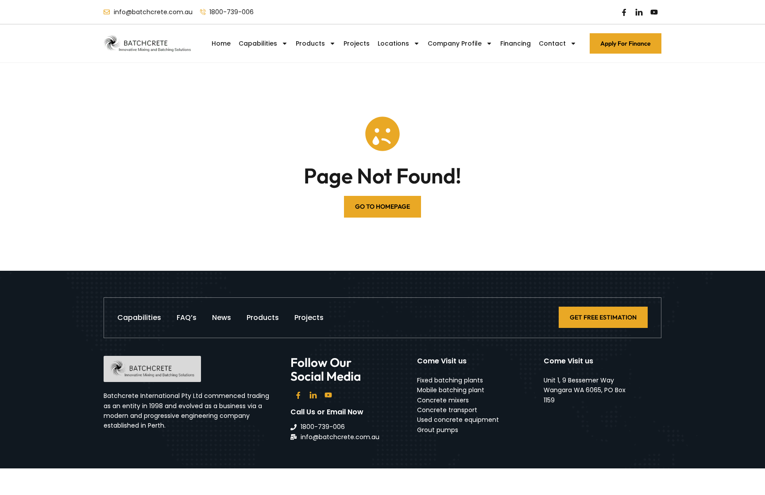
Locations (393, 43)
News (221, 317)
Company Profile (455, 43)
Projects (357, 43)
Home (221, 43)
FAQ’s (187, 317)
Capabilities (258, 43)
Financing (515, 43)
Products (310, 43)
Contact (552, 43)
